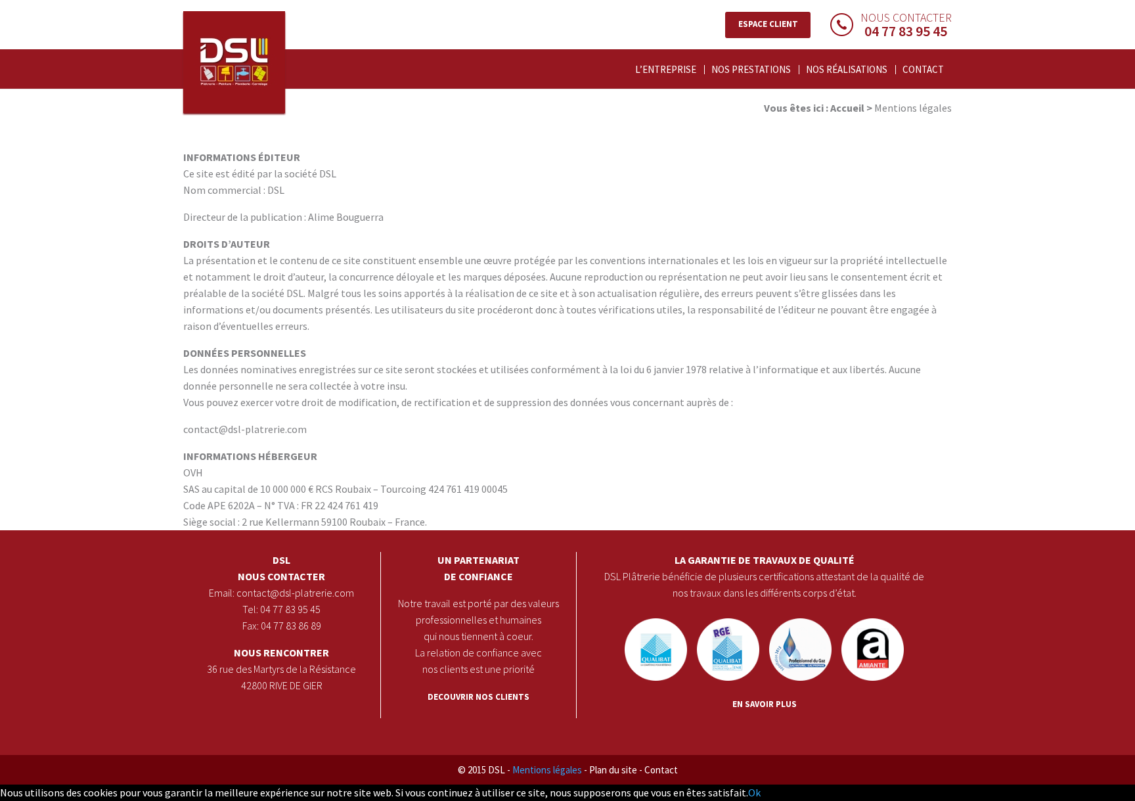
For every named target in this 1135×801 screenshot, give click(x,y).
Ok (754, 792)
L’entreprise (665, 69)
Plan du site (663, 4)
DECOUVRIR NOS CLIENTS (478, 696)
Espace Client (768, 24)
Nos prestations (751, 69)
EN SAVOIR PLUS (764, 704)
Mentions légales (601, 4)
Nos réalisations (846, 69)
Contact (710, 4)
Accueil (847, 107)
